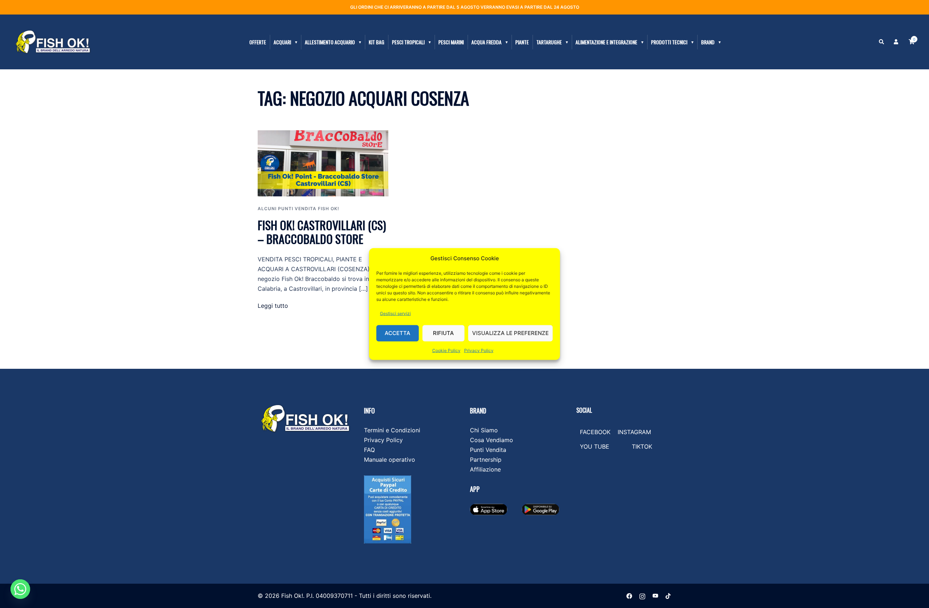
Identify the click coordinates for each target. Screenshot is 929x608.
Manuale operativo (389, 459)
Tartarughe (549, 42)
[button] (882, 42)
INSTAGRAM (634, 432)
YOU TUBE (594, 446)
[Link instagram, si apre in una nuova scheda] (642, 595)
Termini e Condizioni (392, 430)
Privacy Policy (479, 350)
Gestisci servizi (395, 313)
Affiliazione (485, 469)
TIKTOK (642, 446)
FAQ (369, 449)
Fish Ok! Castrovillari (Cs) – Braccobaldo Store (322, 231)
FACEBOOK (595, 432)
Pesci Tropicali (408, 42)
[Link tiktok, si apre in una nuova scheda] (668, 595)
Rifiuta (443, 333)
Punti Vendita (488, 449)
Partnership (486, 459)
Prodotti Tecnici (669, 42)
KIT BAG (376, 42)
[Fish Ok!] (53, 41)
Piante (522, 42)
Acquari (282, 42)
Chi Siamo (484, 430)
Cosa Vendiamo (491, 440)
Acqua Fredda (486, 42)
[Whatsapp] (20, 589)
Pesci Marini (451, 42)
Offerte (257, 42)
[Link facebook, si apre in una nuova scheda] (629, 595)
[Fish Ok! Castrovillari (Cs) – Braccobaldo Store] (323, 162)
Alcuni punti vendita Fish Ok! (298, 208)
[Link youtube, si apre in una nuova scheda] (655, 595)
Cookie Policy (446, 350)
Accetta (397, 333)
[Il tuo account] (897, 42)
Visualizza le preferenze (510, 333)
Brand (708, 42)
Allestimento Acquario (330, 42)
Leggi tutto (273, 305)
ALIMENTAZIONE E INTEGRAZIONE (606, 42)
